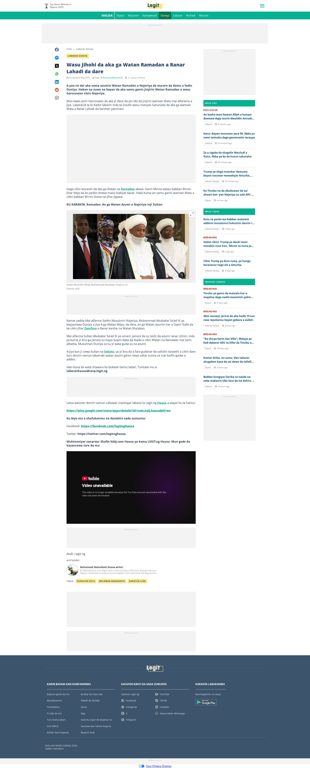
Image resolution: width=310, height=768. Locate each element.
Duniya (165, 15)
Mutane (203, 15)
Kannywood (149, 15)
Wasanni (133, 15)
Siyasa (120, 15)
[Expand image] (192, 214)
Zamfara (90, 328)
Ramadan (128, 189)
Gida (69, 48)
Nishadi (190, 15)
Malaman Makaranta (112, 581)
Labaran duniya (84, 48)
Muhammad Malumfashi (111, 77)
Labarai (177, 15)
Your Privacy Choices (158, 766)
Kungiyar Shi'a (86, 581)
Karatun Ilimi (137, 581)
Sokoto (109, 351)
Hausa (107, 15)
